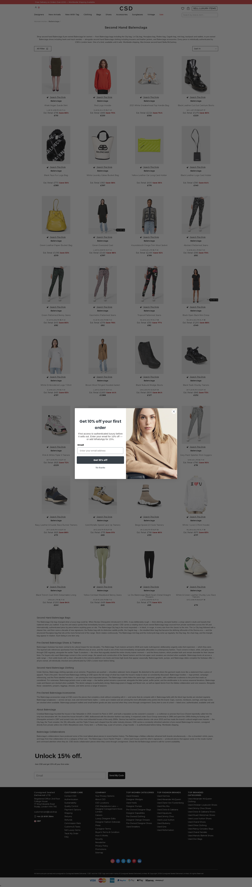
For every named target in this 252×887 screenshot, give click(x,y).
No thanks (100, 468)
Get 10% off (100, 460)
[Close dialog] (174, 411)
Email (81, 444)
